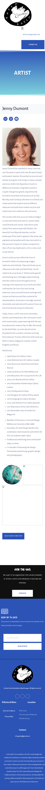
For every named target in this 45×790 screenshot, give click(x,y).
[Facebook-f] (17, 696)
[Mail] (5, 119)
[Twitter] (28, 696)
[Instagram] (11, 119)
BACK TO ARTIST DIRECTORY (13, 536)
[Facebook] (16, 119)
